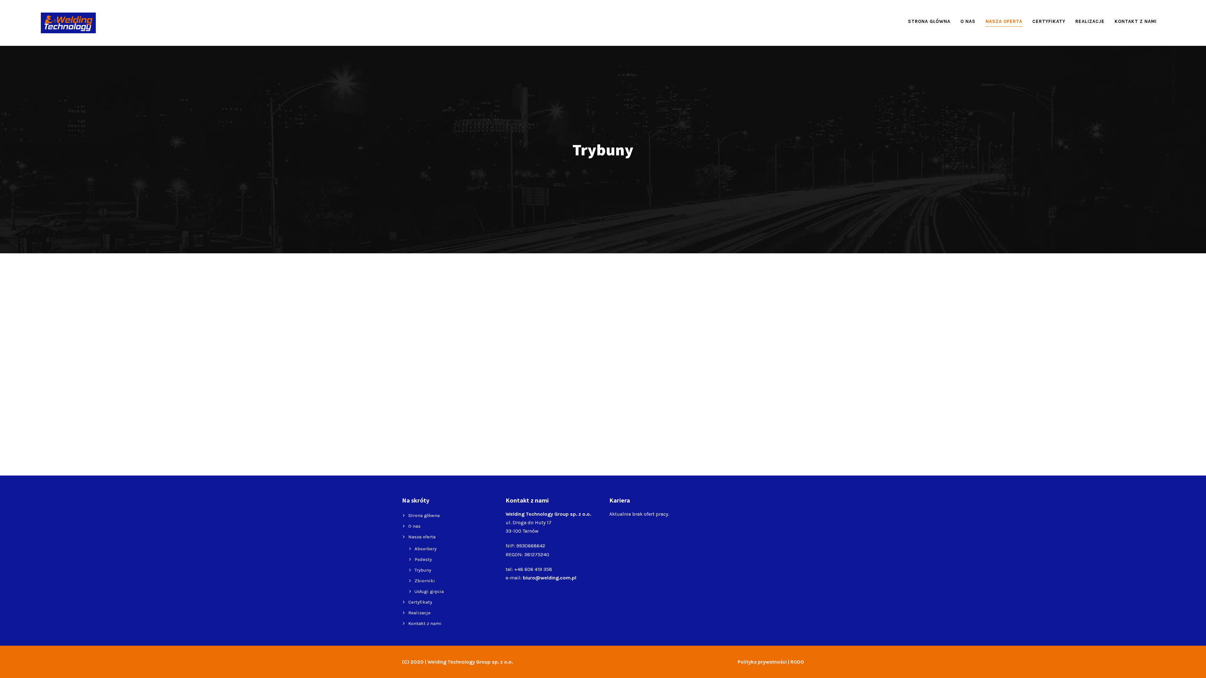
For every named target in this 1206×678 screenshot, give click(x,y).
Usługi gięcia (429, 591)
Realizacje (1090, 21)
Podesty (423, 559)
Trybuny (423, 570)
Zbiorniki (425, 581)
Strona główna (929, 21)
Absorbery (426, 549)
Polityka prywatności (762, 662)
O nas (967, 21)
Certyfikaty (1048, 21)
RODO (797, 662)
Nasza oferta (1004, 21)
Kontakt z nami (1136, 21)
